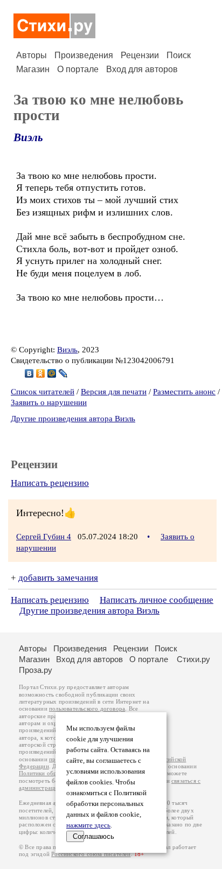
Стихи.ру (193, 659)
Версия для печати (114, 391)
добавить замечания (58, 578)
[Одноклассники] (40, 373)
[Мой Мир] (52, 373)
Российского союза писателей (90, 854)
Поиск (178, 55)
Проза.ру (35, 670)
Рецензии (140, 55)
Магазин (33, 69)
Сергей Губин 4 (43, 536)
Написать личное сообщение (156, 600)
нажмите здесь (88, 825)
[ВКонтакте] (29, 373)
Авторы (31, 55)
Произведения (83, 55)
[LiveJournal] (63, 373)
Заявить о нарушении (49, 402)
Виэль (28, 137)
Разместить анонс (184, 391)
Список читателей (42, 391)
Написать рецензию (50, 483)
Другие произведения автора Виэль (73, 418)
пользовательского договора (87, 709)
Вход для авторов (142, 69)
